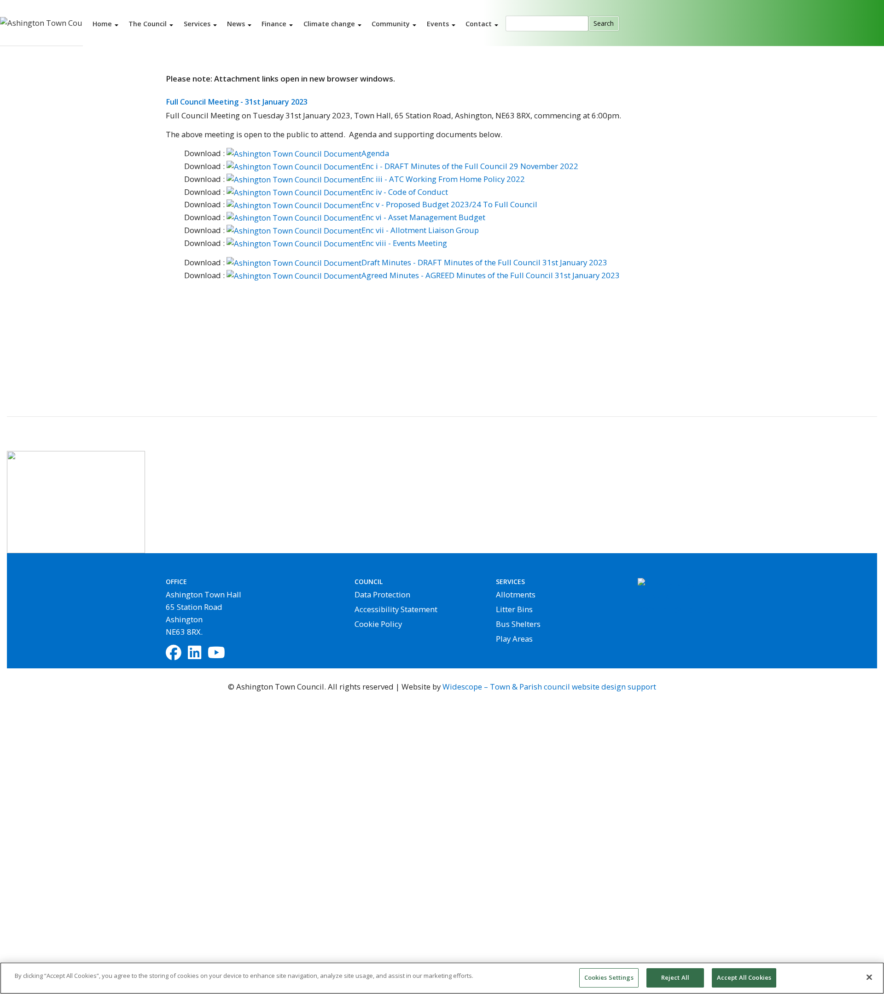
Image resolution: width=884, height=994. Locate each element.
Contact (479, 23)
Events (439, 23)
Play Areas (514, 638)
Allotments (515, 594)
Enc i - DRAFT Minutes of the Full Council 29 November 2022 (469, 166)
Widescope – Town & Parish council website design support (549, 686)
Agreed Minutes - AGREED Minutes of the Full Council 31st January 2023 (490, 275)
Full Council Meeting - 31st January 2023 (237, 102)
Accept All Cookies (744, 977)
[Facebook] (173, 653)
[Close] (869, 977)
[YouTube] (216, 653)
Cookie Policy (378, 624)
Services (198, 23)
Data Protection (382, 594)
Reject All (675, 977)
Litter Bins (514, 609)
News (237, 23)
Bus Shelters (518, 624)
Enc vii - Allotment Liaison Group (420, 230)
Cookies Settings (609, 977)
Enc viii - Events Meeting (404, 243)
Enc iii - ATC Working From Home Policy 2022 (443, 179)
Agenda (375, 153)
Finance (275, 23)
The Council (148, 23)
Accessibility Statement (396, 609)
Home (103, 23)
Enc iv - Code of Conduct (404, 192)
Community (392, 23)
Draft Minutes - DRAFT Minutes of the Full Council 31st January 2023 (484, 262)
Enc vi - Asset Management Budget (423, 217)
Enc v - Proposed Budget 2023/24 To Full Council (449, 204)
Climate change (330, 23)
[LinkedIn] (194, 653)
